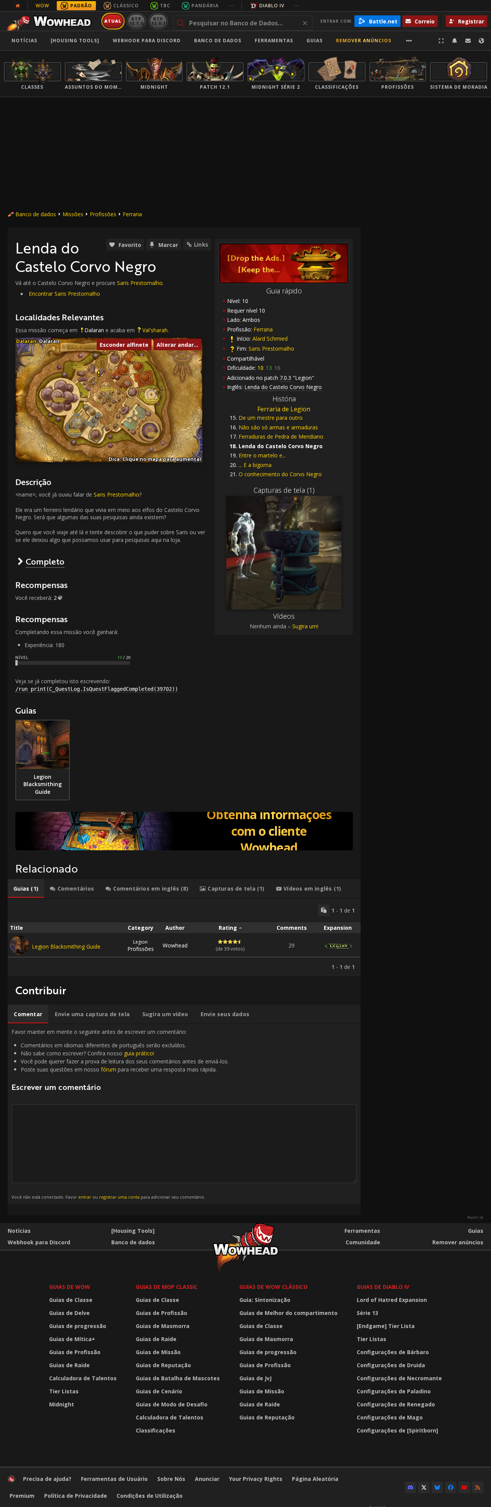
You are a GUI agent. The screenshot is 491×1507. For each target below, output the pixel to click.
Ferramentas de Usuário (114, 1478)
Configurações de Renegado (396, 1404)
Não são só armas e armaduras (278, 427)
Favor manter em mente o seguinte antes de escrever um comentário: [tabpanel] (120, 1113)
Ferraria (132, 214)
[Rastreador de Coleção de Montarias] (184, 831)
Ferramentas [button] (274, 40)
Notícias (24, 40)
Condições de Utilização (150, 1495)
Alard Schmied (270, 338)
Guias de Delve (69, 1313)
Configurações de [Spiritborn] (397, 1430)
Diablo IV (271, 5)
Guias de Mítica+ (72, 1339)
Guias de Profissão (75, 1352)
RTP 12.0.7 (158, 21)
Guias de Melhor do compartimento (288, 1313)
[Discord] (410, 1487)
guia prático (138, 1053)
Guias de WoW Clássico (273, 1286)
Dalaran (94, 330)
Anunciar (207, 1478)
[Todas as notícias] (18, 5)
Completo (45, 561)
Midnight (61, 1404)
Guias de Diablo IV (383, 1286)
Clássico (126, 5)
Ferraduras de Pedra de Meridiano (281, 436)
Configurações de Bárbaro (393, 1352)
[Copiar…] (324, 910)
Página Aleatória (315, 1478)
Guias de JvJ (255, 1378)
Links (201, 244)
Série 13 (367, 1313)
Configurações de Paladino (394, 1391)
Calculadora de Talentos (83, 1378)
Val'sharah (155, 330)
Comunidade (363, 1242)
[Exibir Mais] (409, 40)
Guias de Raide (69, 1365)
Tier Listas (64, 1391)
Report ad (475, 1217)
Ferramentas (362, 1230)
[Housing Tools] (133, 1230)
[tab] (26, 888)
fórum (108, 1069)
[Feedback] (468, 40)
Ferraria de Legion (283, 409)
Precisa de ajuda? (47, 1478)
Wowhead (175, 945)
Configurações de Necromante (399, 1378)
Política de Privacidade (75, 1495)
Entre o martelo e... (262, 455)
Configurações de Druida (391, 1365)
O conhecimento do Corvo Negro (280, 474)
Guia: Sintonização (264, 1299)
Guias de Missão (158, 1352)
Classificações (155, 1430)
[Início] (51, 21)
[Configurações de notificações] (454, 40)
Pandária (205, 5)
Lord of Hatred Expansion (392, 1299)
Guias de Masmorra (162, 1326)
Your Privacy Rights (255, 1478)
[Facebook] (450, 1487)
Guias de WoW (69, 1286)
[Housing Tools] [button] (75, 40)
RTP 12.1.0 (136, 21)
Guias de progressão (77, 1326)
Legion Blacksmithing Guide (66, 946)
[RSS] (477, 1487)
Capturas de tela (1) (284, 490)
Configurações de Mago (390, 1417)
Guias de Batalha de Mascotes (178, 1378)
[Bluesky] (437, 1487)
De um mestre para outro (271, 417)
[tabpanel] (184, 937)
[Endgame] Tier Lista (386, 1326)
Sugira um (304, 626)
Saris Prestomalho (271, 348)
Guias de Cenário (159, 1391)
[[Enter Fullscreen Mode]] (441, 40)
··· (231, 5)
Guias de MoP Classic (167, 1286)
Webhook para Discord (147, 40)
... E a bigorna (255, 465)
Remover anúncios (363, 40)
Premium (22, 1495)
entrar (84, 1197)
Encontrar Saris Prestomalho (64, 293)
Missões (73, 214)
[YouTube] (464, 1487)
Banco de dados (217, 40)
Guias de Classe (70, 1299)
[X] (424, 1487)
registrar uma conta (119, 1197)
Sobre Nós (171, 1478)
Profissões (103, 214)
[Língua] (481, 40)
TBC (165, 5)
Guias (314, 40)
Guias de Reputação (163, 1365)
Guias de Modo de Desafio (172, 1404)
